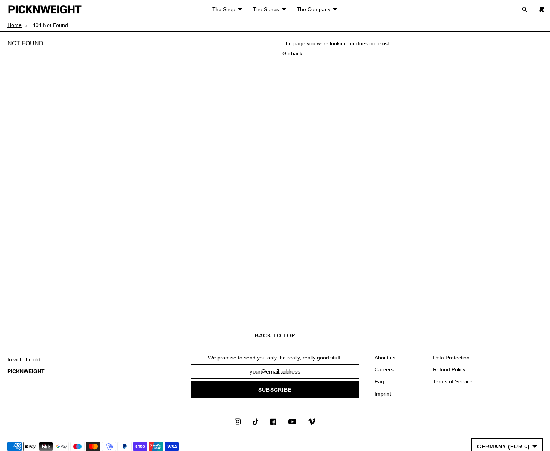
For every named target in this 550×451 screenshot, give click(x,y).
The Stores (266, 9)
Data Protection (451, 358)
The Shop (223, 9)
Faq (379, 381)
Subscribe (275, 390)
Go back (292, 53)
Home (14, 25)
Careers (384, 369)
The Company (313, 9)
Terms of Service (453, 381)
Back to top (275, 335)
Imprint (383, 394)
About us (385, 358)
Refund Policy (449, 369)
